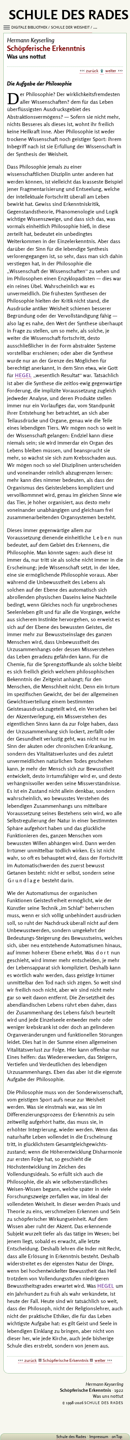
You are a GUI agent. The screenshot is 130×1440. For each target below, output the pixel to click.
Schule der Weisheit (70, 27)
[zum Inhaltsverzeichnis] (102, 71)
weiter (110, 70)
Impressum (98, 1436)
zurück (92, 70)
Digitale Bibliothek (29, 27)
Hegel (23, 375)
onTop (117, 1436)
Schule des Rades (71, 1436)
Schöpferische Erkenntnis (66, 1360)
